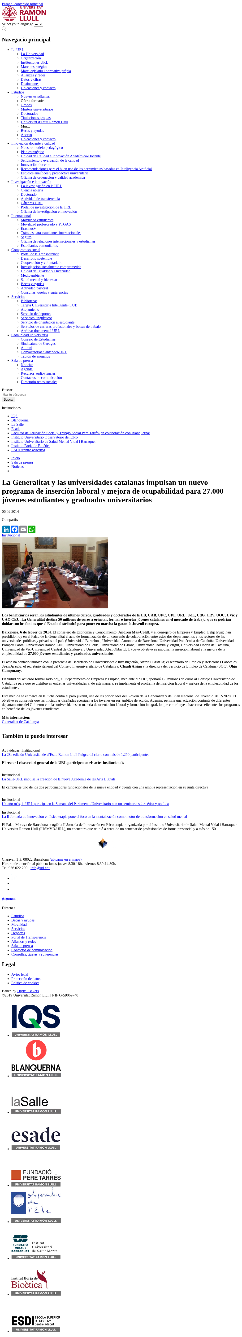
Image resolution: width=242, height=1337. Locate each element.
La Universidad (32, 54)
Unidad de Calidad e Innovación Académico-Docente (61, 156)
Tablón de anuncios (35, 356)
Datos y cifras (31, 79)
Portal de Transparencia (28, 937)
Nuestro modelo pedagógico (42, 148)
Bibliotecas (29, 301)
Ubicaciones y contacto (38, 88)
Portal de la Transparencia (40, 254)
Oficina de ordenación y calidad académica (53, 177)
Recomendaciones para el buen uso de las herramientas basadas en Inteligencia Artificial (86, 169)
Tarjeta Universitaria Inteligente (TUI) (49, 305)
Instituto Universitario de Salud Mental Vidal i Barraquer (53, 441)
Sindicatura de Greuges (38, 343)
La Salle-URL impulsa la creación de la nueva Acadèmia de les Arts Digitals (58, 779)
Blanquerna (20, 420)
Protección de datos (25, 979)
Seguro (26, 237)
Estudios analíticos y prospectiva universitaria (54, 173)
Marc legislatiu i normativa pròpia (46, 71)
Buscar (7, 390)
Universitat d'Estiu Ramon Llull (44, 122)
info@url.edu (40, 868)
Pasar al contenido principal (22, 4)
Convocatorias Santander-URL (44, 352)
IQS (14, 416)
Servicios (18, 297)
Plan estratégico (32, 152)
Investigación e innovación (31, 182)
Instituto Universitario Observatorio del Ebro (44, 437)
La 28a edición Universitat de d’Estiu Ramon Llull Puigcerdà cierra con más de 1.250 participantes (75, 755)
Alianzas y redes (33, 75)
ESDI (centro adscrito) (28, 450)
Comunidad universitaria (29, 335)
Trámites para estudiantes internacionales (51, 233)
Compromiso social (25, 250)
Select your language (17, 24)
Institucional (11, 535)
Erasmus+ (28, 228)
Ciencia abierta (32, 190)
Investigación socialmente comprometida (51, 267)
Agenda (27, 369)
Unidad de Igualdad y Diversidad (45, 271)
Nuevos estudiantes (35, 96)
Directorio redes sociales (39, 382)
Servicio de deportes (36, 314)
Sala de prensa (22, 361)
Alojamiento (30, 309)
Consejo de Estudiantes (38, 339)
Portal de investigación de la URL (46, 207)
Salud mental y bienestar (39, 280)
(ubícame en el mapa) (66, 859)
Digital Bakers (28, 991)
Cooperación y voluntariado (41, 263)
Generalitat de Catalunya (20, 722)
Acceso (26, 135)
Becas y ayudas (32, 130)
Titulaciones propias (36, 118)
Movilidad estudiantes (37, 220)
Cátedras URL (32, 203)
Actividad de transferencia (40, 199)
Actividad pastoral (34, 288)
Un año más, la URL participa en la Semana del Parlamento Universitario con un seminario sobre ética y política (85, 804)
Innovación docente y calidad (33, 143)
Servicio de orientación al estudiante (47, 322)
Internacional (21, 216)
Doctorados (29, 113)
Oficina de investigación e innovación (49, 211)
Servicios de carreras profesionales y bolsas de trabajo (61, 326)
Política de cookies (25, 983)
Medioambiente (32, 275)
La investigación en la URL (41, 186)
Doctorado (29, 194)
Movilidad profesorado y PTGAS (46, 224)
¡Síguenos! (9, 898)
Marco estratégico (34, 67)
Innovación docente (35, 165)
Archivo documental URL (40, 331)
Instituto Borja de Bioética (30, 446)
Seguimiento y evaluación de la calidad (50, 160)
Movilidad (19, 924)
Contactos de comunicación (41, 378)
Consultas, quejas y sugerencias (44, 292)
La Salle (17, 424)
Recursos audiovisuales (38, 373)
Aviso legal (19, 974)
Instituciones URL (34, 62)
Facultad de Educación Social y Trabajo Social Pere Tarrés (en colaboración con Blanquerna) (80, 433)
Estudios (17, 92)
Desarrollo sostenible (36, 258)
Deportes (18, 933)
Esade (15, 429)
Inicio (15, 458)
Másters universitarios (37, 109)
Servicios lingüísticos (36, 318)
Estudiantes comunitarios (39, 245)
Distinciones (30, 84)
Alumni (26, 348)
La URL (17, 50)
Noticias (27, 365)
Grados (26, 105)
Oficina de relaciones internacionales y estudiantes (58, 241)
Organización (31, 58)
